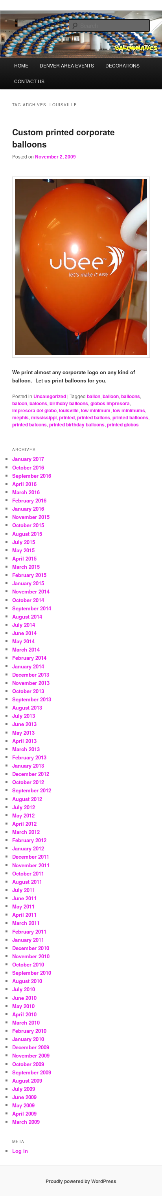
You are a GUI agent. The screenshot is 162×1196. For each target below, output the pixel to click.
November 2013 (31, 682)
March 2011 (26, 923)
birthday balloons (69, 403)
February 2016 (29, 500)
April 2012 (24, 823)
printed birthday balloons (77, 424)
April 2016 (24, 484)
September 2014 (31, 608)
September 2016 (31, 475)
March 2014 (26, 649)
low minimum (95, 410)
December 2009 (30, 1047)
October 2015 (28, 525)
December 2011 (30, 856)
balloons (130, 396)
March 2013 (26, 749)
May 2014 (23, 641)
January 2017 (28, 458)
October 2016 (28, 467)
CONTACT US (29, 81)
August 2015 (27, 533)
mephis (20, 417)
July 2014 (23, 624)
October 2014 (28, 600)
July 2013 (23, 715)
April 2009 (24, 1113)
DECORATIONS (122, 65)
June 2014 (24, 633)
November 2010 (31, 956)
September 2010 (31, 972)
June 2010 (24, 997)
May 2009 (23, 1105)
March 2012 (26, 832)
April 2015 (24, 558)
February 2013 (29, 757)
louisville (69, 410)
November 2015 (31, 517)
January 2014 (28, 666)
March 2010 (26, 1022)
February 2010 (29, 1030)
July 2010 (23, 989)
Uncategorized (49, 396)
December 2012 (30, 773)
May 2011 (23, 906)
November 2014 (31, 591)
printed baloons (29, 424)
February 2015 (29, 575)
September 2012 (31, 790)
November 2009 (31, 1055)
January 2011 (28, 939)
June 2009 (24, 1097)
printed (67, 417)
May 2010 (23, 1006)
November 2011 (31, 865)
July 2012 (23, 807)
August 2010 (27, 981)
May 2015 (23, 550)
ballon (93, 396)
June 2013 (24, 724)
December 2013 (30, 674)
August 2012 (27, 799)
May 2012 (23, 815)
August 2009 (27, 1080)
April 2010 (24, 1014)
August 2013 (27, 707)
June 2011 (24, 898)
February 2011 (29, 931)
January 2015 (28, 583)
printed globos (123, 424)
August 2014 (27, 616)
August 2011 (27, 881)
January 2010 (28, 1039)
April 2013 (24, 741)
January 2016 (28, 508)
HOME (21, 65)
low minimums (129, 410)
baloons (38, 403)
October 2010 (28, 964)
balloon (111, 396)
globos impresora (110, 403)
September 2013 (31, 699)
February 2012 (29, 840)
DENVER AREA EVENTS (67, 65)
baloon (19, 403)
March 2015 (26, 566)
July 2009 (23, 1088)
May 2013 (23, 732)
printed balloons (130, 417)
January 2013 (28, 765)
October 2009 (28, 1064)
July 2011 (23, 890)
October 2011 (28, 873)
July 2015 (23, 542)
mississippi (44, 417)
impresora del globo (34, 410)
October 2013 (28, 691)
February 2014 (29, 657)
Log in (20, 1150)
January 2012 (28, 848)
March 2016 (26, 492)
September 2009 (31, 1072)
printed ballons (93, 417)
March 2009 (26, 1121)
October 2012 (28, 782)
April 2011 (24, 914)
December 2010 (30, 948)
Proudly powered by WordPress (81, 1181)
